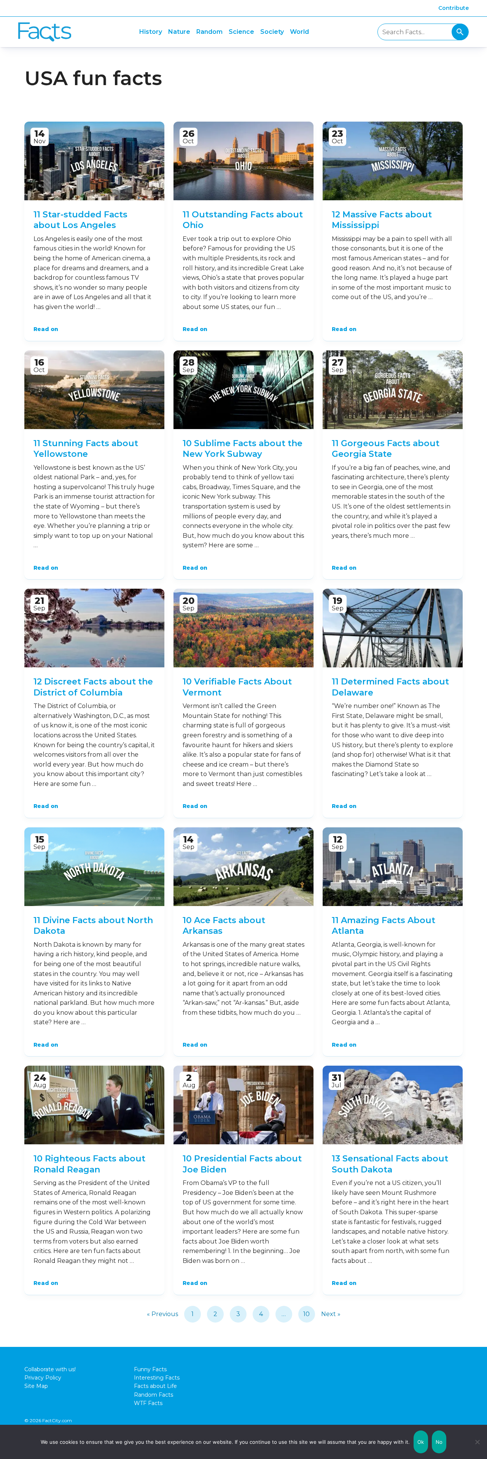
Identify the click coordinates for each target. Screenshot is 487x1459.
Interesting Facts (157, 1377)
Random (209, 31)
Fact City (44, 32)
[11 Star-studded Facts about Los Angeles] (94, 161)
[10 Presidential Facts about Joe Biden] (243, 1105)
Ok (420, 1442)
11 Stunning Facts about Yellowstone (85, 448)
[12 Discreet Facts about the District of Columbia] (94, 628)
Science (241, 31)
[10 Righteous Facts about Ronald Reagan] (94, 1105)
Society (272, 31)
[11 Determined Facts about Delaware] (393, 628)
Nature (179, 31)
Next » (331, 1314)
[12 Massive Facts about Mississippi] (393, 161)
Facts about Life (155, 1386)
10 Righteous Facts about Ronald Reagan (89, 1164)
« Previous (162, 1314)
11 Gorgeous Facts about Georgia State (385, 448)
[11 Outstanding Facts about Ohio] (243, 161)
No (439, 1442)
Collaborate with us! (50, 1369)
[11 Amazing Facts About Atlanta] (393, 866)
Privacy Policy (42, 1377)
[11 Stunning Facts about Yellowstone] (94, 389)
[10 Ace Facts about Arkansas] (243, 866)
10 (306, 1314)
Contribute (453, 8)
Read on (45, 329)
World (299, 31)
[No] (477, 1442)
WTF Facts (148, 1403)
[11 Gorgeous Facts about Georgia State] (393, 389)
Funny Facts (150, 1369)
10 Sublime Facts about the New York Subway (242, 448)
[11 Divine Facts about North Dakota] (94, 866)
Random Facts (153, 1394)
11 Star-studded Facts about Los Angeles (80, 220)
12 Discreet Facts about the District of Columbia (93, 687)
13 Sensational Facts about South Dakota (390, 1164)
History (150, 31)
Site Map (36, 1386)
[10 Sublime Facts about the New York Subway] (243, 389)
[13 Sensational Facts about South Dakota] (393, 1105)
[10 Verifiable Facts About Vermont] (243, 628)
